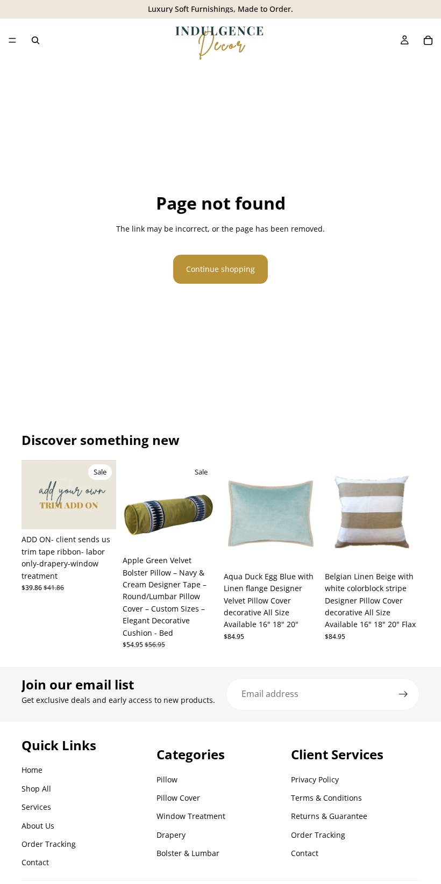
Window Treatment (191, 816)
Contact (35, 862)
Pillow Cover (178, 798)
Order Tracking (49, 844)
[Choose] (200, 533)
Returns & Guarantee (329, 816)
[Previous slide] (33, 495)
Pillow (167, 779)
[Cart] (428, 40)
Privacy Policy (315, 779)
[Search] (35, 40)
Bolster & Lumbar (188, 853)
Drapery (171, 835)
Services (36, 807)
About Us (38, 826)
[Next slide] (104, 495)
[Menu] (12, 40)
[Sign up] (403, 694)
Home (32, 770)
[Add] (99, 513)
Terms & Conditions (326, 798)
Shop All (36, 789)
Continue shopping (220, 269)
